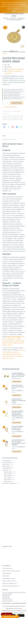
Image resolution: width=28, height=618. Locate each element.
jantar (19, 354)
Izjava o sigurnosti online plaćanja (11, 571)
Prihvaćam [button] (20, 615)
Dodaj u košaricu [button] (17, 381)
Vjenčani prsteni (8, 472)
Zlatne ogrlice (7, 477)
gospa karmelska (8, 358)
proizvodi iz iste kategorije (16, 69)
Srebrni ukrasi (6, 466)
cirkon (15, 354)
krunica (14, 356)
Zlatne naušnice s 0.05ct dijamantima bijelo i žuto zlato (18, 374)
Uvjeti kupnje (5, 576)
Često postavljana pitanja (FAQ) (10, 586)
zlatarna (10, 117)
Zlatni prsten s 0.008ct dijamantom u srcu (19, 400)
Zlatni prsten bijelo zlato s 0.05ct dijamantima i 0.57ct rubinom (19, 442)
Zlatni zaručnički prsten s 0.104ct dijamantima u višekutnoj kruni (17, 413)
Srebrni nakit (5, 464)
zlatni (21, 117)
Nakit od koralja (7, 343)
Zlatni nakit (10, 111)
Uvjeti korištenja (6, 573)
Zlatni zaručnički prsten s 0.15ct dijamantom (17, 428)
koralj (4, 356)
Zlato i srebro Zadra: (14, 336)
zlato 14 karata (15, 119)
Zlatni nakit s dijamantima (9, 483)
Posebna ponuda (6, 462)
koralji (13, 352)
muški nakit (9, 115)
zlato (9, 119)
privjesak (18, 115)
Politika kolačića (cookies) (9, 581)
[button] (23, 27)
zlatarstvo (22, 350)
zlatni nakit (5, 119)
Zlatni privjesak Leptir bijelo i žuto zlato (18, 387)
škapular (20, 356)
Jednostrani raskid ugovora (9, 583)
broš (9, 348)
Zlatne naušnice (8, 475)
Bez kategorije (6, 460)
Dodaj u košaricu (17, 103)
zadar (22, 115)
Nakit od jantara (18, 343)
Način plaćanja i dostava (8, 578)
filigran (9, 356)
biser (17, 352)
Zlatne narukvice (8, 474)
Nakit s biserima (7, 345)
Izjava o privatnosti (7, 568)
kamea (8, 352)
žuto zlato (21, 119)
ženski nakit (5, 117)
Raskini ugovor (8, 614)
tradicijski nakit (7, 354)
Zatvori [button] (14, 11)
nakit (14, 115)
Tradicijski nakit (19, 341)
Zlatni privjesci (17, 111)
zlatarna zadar (16, 117)
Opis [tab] (3, 136)
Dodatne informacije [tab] (9, 139)
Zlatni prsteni (7, 481)
